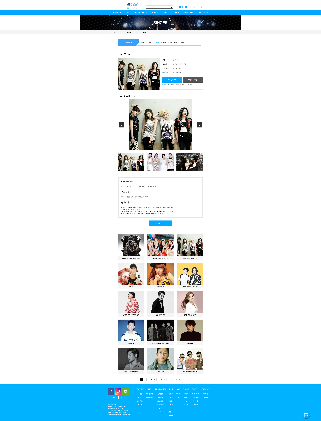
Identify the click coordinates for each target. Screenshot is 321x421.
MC (128, 12)
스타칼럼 (140, 394)
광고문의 (206, 397)
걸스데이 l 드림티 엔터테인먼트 (160, 258)
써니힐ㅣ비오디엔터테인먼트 (190, 258)
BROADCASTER (141, 12)
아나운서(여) (149, 394)
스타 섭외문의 (195, 397)
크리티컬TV (206, 394)
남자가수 (150, 42)
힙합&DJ (176, 42)
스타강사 (186, 394)
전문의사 (160, 397)
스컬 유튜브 (195, 404)
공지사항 (140, 404)
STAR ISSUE (117, 12)
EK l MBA (131, 286)
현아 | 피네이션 (160, 286)
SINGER (155, 12)
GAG (165, 12)
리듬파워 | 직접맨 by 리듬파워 (190, 371)
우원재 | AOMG (160, 371)
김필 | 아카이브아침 (160, 315)
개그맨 (178, 397)
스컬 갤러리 (140, 401)
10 (171, 379)
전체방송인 (160, 394)
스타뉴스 (140, 397)
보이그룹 (163, 42)
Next (199, 124)
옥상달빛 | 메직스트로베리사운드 (190, 286)
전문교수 (186, 397)
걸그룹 (157, 42)
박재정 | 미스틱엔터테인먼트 (131, 371)
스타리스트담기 (193, 80)
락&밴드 (183, 42)
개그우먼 (178, 394)
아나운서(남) (149, 397)
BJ (186, 401)
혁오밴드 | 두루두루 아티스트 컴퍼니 (161, 343)
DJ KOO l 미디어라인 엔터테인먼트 (131, 258)
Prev (121, 124)
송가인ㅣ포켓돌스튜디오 (190, 315)
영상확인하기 (160, 223)
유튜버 (186, 404)
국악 (160, 412)
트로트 (170, 42)
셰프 (160, 408)
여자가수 (143, 42)
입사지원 (113, 397)
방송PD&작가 (160, 404)
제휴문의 (123, 397)
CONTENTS (188, 12)
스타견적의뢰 (172, 80)
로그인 (193, 7)
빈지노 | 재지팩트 (131, 343)
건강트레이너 (160, 401)
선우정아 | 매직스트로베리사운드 (131, 315)
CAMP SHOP (195, 394)
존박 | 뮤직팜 (190, 343)
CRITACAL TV (203, 12)
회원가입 (199, 7)
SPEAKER (175, 12)
